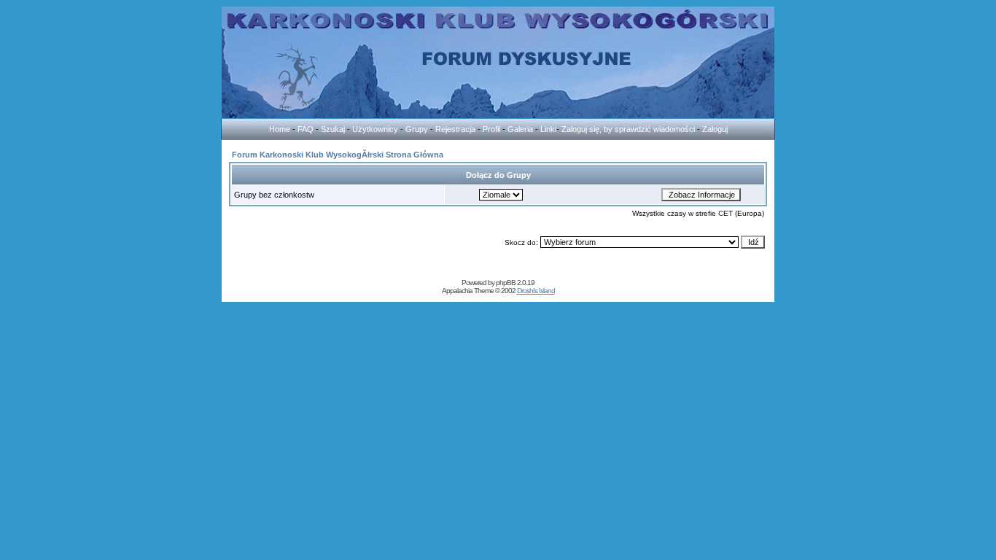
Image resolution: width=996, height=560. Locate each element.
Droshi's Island (536, 291)
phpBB (505, 283)
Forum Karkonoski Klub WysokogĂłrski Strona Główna (337, 154)
